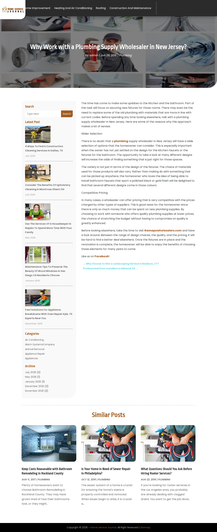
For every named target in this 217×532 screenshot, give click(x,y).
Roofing (101, 8)
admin (93, 55)
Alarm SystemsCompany (40, 344)
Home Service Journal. (104, 527)
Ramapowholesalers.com (163, 230)
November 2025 (34, 391)
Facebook (102, 256)
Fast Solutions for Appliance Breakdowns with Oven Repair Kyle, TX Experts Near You (48, 314)
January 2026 (33, 381)
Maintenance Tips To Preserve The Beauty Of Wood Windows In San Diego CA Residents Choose (46, 271)
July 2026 (30, 372)
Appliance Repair (35, 353)
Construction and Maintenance (130, 8)
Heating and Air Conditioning (73, 8)
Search (67, 114)
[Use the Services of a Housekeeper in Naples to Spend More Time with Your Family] (38, 212)
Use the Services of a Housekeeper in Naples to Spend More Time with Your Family (48, 228)
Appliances (31, 358)
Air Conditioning (34, 340)
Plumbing (125, 55)
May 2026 (30, 377)
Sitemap (145, 527)
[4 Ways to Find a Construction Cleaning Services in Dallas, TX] (38, 135)
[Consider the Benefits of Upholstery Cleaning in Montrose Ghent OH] (38, 174)
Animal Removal (34, 349)
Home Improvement (37, 8)
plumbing (121, 141)
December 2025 (34, 386)
